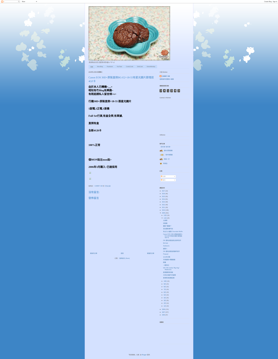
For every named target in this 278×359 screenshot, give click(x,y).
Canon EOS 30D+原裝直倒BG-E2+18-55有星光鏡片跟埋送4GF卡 (173, 235)
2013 (163, 202)
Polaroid (165, 254)
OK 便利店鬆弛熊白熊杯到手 (172, 240)
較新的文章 (93, 253)
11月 (165, 218)
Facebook (110, 66)
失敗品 (165, 163)
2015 (163, 196)
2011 (163, 207)
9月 (165, 284)
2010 (163, 210)
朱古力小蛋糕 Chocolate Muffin (173, 231)
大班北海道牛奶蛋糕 (169, 275)
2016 (163, 193)
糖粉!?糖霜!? (167, 226)
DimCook (140, 66)
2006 (163, 315)
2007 (163, 312)
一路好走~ (166, 265)
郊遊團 (165, 223)
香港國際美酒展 (168, 272)
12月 (165, 215)
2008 (163, 309)
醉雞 (164, 262)
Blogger (144, 355)
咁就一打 (167, 159)
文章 (163, 176)
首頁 (91, 67)
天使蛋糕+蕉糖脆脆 (169, 259)
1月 (165, 306)
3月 (165, 300)
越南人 (165, 248)
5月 (165, 295)
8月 (165, 287)
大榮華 (165, 220)
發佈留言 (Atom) (124, 258)
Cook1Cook (129, 66)
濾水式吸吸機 (168, 150)
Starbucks (166, 246)
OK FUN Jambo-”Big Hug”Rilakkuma (171, 268)
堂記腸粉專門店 (168, 228)
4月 (165, 298)
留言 (163, 180)
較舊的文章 (150, 253)
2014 (163, 199)
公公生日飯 (166, 257)
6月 (165, 292)
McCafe (165, 243)
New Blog (100, 66)
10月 (165, 281)
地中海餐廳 (169, 155)
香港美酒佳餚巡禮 (168, 278)
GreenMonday (151, 66)
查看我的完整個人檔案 (167, 79)
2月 (165, 303)
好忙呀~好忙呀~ (166, 147)
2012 (163, 205)
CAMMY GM (166, 76)
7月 (165, 289)
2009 (163, 213)
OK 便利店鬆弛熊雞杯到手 (171, 251)
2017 (163, 191)
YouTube (119, 66)
